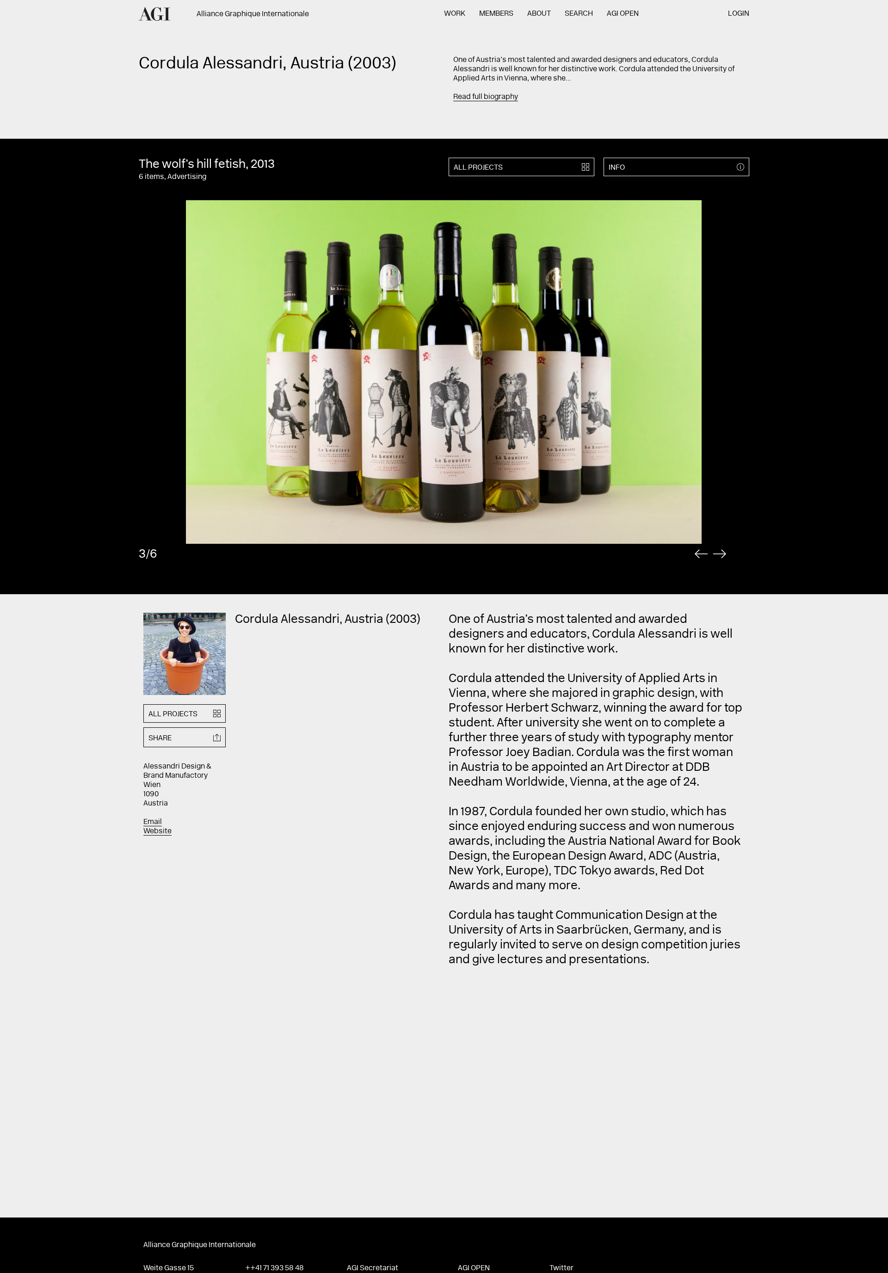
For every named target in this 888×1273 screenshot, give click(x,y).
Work (454, 14)
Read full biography (485, 97)
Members (496, 14)
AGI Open (623, 14)
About (539, 14)
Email (152, 822)
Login (738, 14)
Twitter (561, 1268)
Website (157, 831)
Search (579, 14)
